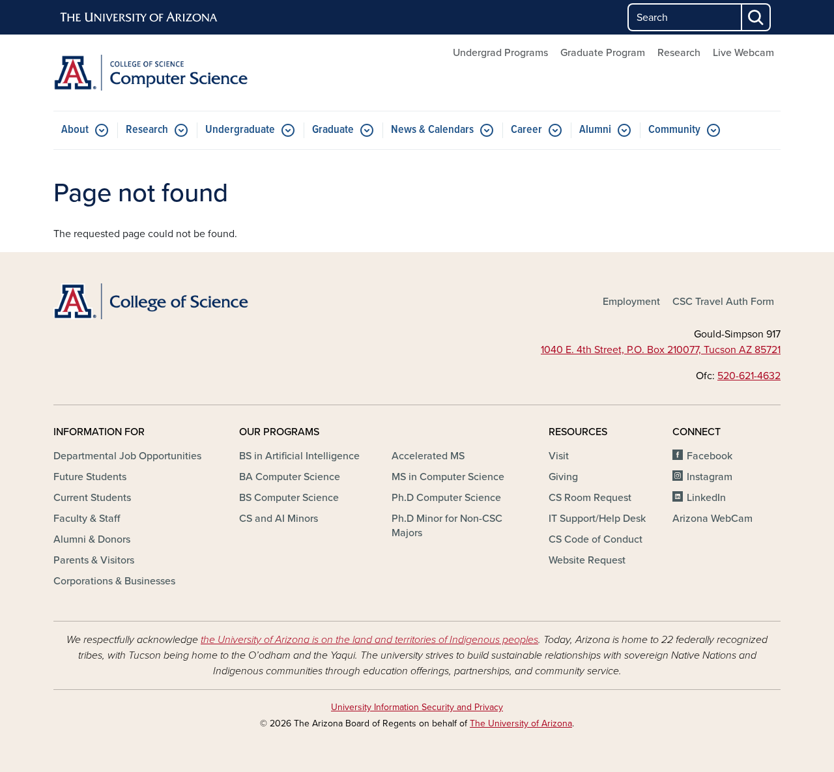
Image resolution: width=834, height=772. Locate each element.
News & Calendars (432, 129)
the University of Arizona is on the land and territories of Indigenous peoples (369, 639)
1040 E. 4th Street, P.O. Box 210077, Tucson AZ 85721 (661, 349)
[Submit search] (756, 17)
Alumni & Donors (91, 539)
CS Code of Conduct (595, 539)
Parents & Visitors (93, 560)
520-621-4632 (749, 375)
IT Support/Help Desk (597, 518)
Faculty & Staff (86, 518)
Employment (631, 301)
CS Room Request (590, 497)
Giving (563, 476)
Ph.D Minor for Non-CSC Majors (447, 525)
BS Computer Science (289, 497)
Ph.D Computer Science (446, 497)
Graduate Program (602, 52)
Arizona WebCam (712, 518)
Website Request (587, 560)
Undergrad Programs (500, 52)
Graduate (333, 129)
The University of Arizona (521, 723)
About (75, 129)
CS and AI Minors (278, 518)
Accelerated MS (428, 456)
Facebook (709, 456)
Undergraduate (240, 129)
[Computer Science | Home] (169, 73)
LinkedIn (706, 497)
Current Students (92, 497)
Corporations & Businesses (114, 581)
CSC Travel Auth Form (723, 301)
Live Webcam (743, 52)
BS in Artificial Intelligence (299, 456)
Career (526, 129)
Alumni (595, 129)
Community (674, 129)
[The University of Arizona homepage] (139, 17)
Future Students (89, 476)
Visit (559, 456)
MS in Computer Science (448, 476)
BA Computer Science (289, 476)
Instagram (709, 476)
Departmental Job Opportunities (127, 456)
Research (678, 52)
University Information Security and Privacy (417, 707)
